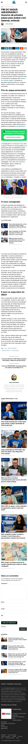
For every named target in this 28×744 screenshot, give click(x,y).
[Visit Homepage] (13, 2)
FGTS (3, 418)
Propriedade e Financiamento (8, 723)
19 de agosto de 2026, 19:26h (8, 511)
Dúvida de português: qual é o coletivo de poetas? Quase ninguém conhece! (17, 639)
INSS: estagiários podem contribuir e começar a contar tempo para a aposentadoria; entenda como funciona (13, 536)
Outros (17, 738)
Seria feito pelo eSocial (16, 162)
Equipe (2, 725)
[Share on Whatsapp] (3, 48)
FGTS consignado (12, 348)
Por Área (20, 736)
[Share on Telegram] (6, 48)
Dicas (2, 738)
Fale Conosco (4, 726)
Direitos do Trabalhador (9, 6)
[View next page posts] (15, 249)
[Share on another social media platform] (25, 48)
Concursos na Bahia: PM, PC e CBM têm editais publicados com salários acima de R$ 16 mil (17, 671)
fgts (5, 348)
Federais (14, 736)
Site (2, 615)
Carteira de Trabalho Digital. (13, 79)
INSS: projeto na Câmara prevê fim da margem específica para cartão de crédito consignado (14, 564)
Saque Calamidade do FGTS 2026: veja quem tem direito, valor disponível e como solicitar (17, 232)
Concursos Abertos (12, 735)
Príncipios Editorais (17, 720)
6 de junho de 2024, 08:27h (9, 26)
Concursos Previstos (5, 736)
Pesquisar (3, 626)
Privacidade (4, 721)
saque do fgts (15, 350)
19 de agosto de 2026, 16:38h (8, 540)
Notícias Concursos (9, 688)
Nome (3, 602)
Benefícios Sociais (10, 738)
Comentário (4, 583)
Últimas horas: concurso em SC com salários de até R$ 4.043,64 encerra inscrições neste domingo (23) (17, 655)
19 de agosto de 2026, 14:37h (8, 568)
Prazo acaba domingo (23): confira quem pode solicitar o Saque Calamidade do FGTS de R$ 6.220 (18, 225)
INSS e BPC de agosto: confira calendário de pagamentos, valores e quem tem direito (14, 508)
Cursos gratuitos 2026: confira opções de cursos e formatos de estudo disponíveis (16, 647)
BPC (3, 503)
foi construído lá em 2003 (18, 144)
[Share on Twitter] (13, 48)
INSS (3, 474)
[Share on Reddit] (21, 48)
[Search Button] (26, 2)
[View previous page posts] (13, 249)
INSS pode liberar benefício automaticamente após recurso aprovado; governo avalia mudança (17, 240)
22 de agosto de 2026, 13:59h (16, 228)
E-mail (3, 609)
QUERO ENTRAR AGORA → (14, 137)
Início (2, 6)
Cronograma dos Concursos (19, 713)
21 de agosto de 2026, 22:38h (16, 235)
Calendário (3, 735)
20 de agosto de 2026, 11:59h (16, 244)
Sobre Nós (14, 715)
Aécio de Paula (9, 24)
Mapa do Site (4, 728)
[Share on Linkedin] (17, 48)
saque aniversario (6, 350)
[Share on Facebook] (10, 48)
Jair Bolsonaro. (21, 126)
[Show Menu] (2, 2)
